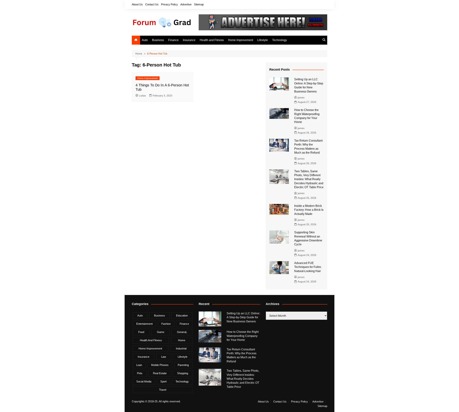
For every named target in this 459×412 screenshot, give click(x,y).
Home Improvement (240, 40)
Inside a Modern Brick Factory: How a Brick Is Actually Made (308, 209)
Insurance (189, 40)
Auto (145, 40)
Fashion (166, 323)
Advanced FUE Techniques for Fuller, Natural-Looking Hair (307, 267)
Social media (143, 381)
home (181, 340)
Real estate (160, 373)
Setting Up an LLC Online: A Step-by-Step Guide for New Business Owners (243, 317)
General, (182, 332)
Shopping (182, 373)
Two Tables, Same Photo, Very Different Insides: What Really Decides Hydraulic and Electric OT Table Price (308, 179)
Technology (279, 40)
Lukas (142, 95)
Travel (162, 389)
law (163, 356)
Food (141, 332)
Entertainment (144, 323)
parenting (183, 364)
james (301, 97)
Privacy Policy (169, 4)
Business (158, 40)
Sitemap (199, 4)
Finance (173, 40)
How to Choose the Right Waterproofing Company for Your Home (243, 335)
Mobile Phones (160, 364)
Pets (139, 373)
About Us (137, 4)
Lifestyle (262, 40)
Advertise (185, 4)
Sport (163, 381)
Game (160, 332)
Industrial (181, 348)
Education (182, 315)
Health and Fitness (212, 40)
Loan (139, 364)
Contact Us (151, 4)
